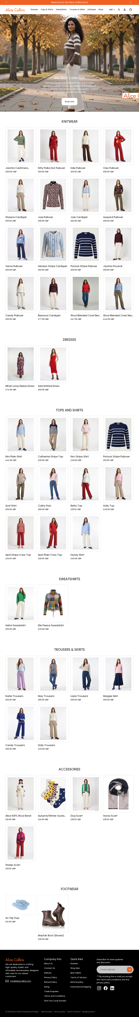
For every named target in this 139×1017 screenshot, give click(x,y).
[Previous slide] (3, 63)
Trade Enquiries (51, 991)
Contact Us (49, 968)
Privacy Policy (50, 977)
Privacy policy (60, 1012)
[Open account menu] (125, 10)
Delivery (48, 973)
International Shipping (80, 986)
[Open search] (119, 10)
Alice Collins (17, 1012)
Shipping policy (88, 1012)
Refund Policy (50, 982)
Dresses (74, 963)
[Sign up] (129, 969)
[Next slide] (135, 63)
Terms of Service (78, 977)
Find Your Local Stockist (55, 1000)
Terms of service (73, 1012)
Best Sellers (75, 973)
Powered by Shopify (31, 1012)
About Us (48, 963)
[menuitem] (101, 9)
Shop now (69, 101)
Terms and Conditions (54, 996)
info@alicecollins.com (20, 981)
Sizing (46, 986)
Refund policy (76, 982)
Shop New (75, 968)
